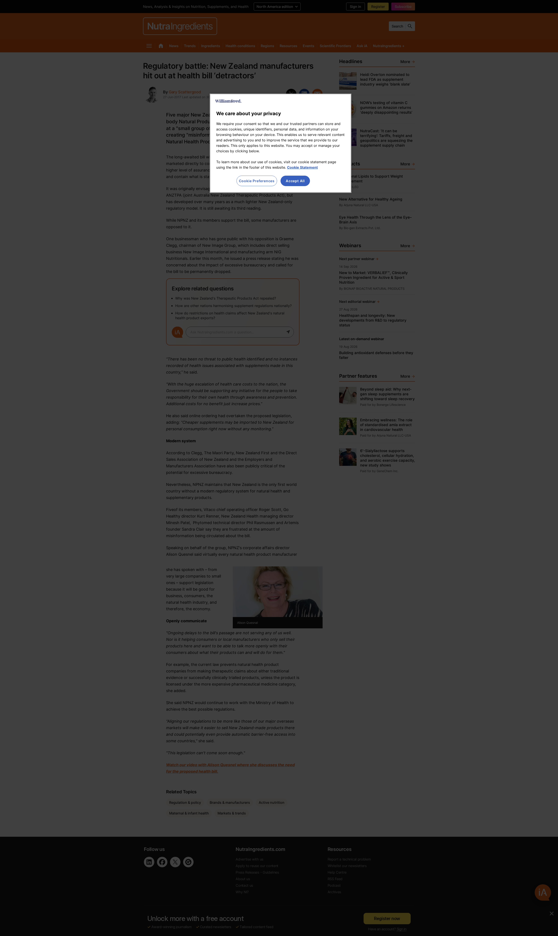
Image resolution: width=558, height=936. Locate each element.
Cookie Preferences (257, 181)
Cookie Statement (302, 167)
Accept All (295, 181)
